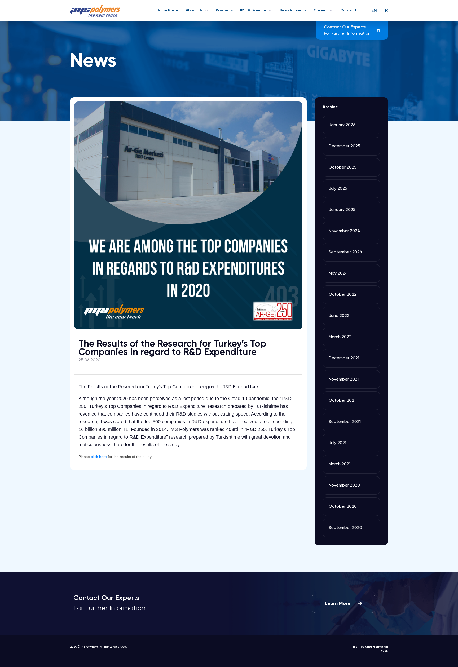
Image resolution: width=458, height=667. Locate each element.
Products (224, 10)
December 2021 (344, 358)
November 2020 (344, 485)
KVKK (384, 651)
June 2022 (339, 316)
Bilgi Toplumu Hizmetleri (370, 646)
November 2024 (344, 231)
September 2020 (345, 528)
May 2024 (338, 273)
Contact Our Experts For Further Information (347, 30)
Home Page (167, 10)
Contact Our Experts (109, 603)
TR (385, 10)
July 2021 (337, 443)
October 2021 (342, 401)
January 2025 (342, 210)
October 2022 (342, 295)
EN (374, 10)
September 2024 (345, 252)
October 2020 (343, 507)
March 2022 (340, 337)
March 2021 (339, 464)
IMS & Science (253, 10)
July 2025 (338, 189)
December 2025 (344, 146)
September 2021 (345, 422)
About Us (194, 10)
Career (320, 10)
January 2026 (342, 125)
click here (99, 456)
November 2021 (344, 379)
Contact (348, 10)
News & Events (292, 10)
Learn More (338, 603)
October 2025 (342, 167)
